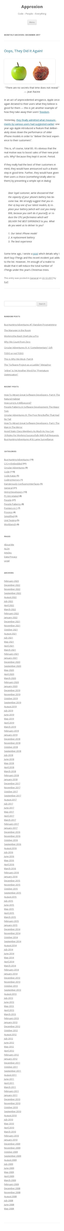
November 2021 (12, 625)
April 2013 (9, 1010)
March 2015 (10, 917)
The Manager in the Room (17, 330)
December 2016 (12, 832)
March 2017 (10, 819)
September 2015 (12, 892)
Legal (7, 560)
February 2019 (11, 730)
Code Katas (10, 475)
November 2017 (12, 787)
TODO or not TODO (14, 353)
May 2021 (9, 641)
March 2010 (10, 1131)
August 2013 (10, 993)
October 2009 (11, 1151)
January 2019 (10, 734)
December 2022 (12, 585)
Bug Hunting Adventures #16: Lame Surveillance (28, 439)
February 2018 (11, 775)
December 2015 (12, 880)
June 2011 (9, 1079)
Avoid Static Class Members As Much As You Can (29, 431)
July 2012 (8, 1038)
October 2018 (11, 747)
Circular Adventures (14, 467)
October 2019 (11, 698)
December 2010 (12, 1099)
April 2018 (9, 767)
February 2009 (11, 1184)
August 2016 (10, 848)
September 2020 (12, 666)
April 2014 (9, 961)
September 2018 (12, 751)
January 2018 (10, 779)
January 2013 (10, 1022)
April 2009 (9, 1176)
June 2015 (9, 904)
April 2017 (9, 815)
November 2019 (12, 694)
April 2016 (9, 864)
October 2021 (11, 629)
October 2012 (11, 1030)
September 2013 (12, 989)
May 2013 (9, 1006)
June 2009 (9, 1168)
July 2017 (8, 803)
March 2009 (10, 1180)
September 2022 (12, 593)
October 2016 (11, 840)
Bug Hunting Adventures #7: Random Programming (30, 324)
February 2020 (11, 682)
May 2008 (9, 1208)
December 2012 (12, 1026)
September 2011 (12, 1070)
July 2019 (8, 710)
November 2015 (12, 884)
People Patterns (12, 504)
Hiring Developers (13, 491)
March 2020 (10, 678)
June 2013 (9, 1002)
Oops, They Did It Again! (23, 51)
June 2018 (9, 759)
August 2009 (10, 1159)
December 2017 (12, 783)
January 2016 (10, 876)
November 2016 (12, 836)
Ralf (6, 282)
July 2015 (8, 900)
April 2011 (9, 1083)
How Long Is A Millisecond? (17, 402)
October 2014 (11, 937)
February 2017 (11, 823)
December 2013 (12, 977)
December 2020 (12, 661)
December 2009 (12, 1143)
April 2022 (9, 605)
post (35, 253)
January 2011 (10, 1095)
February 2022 (11, 613)
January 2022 (10, 617)
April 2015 (9, 913)
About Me (9, 544)
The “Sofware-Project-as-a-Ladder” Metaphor (27, 364)
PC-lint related (11, 495)
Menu (32, 22)
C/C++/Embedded (13, 463)
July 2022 (8, 601)
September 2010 (12, 1111)
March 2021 (10, 649)
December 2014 (12, 929)
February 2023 (11, 581)
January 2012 (10, 1058)
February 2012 (11, 1054)
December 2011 (12, 1062)
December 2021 (12, 621)
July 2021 (8, 637)
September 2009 (12, 1155)
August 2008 (10, 1196)
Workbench (10, 524)
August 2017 (10, 799)
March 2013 (10, 1014)
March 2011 (10, 1087)
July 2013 (8, 998)
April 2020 (9, 674)
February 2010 (11, 1135)
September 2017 (12, 795)
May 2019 (9, 718)
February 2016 (11, 872)
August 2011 (10, 1074)
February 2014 (11, 969)
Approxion (32, 6)
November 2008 (12, 1192)
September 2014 (12, 941)
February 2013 (11, 1018)
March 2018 (10, 771)
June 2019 (9, 714)
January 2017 (10, 827)
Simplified (9, 516)
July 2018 (8, 755)
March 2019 (10, 726)
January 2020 (10, 686)
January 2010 (10, 1139)
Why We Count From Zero (17, 341)
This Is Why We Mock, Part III (18, 359)
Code (7, 471)
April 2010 (9, 1127)
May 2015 (9, 908)
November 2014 (12, 933)
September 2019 (12, 702)
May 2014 (9, 957)
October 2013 (11, 985)
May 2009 (9, 1172)
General (34, 278)
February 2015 (11, 921)
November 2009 (12, 1147)
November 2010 (12, 1103)
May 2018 (9, 763)
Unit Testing (10, 520)
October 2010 (11, 1107)
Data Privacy (10, 556)
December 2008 (12, 1188)
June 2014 (9, 953)
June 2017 (9, 807)
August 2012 (10, 1034)
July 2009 (8, 1164)
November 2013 (12, 981)
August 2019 (10, 706)
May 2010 (9, 1123)
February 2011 (11, 1091)
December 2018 (12, 738)
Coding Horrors (12, 479)
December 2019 (12, 690)
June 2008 (9, 1204)
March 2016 (10, 868)
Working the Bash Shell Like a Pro (21, 336)
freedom (44, 112)
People (7, 500)
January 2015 (10, 925)
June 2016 (9, 856)
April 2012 (9, 1050)
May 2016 (9, 860)
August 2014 (10, 945)
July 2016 (8, 852)
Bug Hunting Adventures (16, 459)
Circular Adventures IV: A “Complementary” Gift (28, 347)
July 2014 (8, 949)
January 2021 (10, 657)
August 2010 (10, 1115)
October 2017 (11, 791)
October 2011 (11, 1066)
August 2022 (10, 597)
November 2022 (12, 589)
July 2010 (8, 1119)
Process (8, 512)
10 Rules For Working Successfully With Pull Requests (31, 435)
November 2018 (12, 742)
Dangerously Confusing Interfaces (22, 483)
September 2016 (12, 844)
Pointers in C (10, 508)
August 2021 (10, 633)
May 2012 (9, 1046)
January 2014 (10, 973)
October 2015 (11, 888)
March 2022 (10, 609)
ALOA (7, 548)
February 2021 (11, 653)
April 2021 (9, 645)
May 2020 (9, 670)
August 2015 (10, 896)
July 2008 (8, 1200)
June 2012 (9, 1042)
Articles (8, 552)
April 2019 (9, 722)
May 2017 (9, 811)
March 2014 (10, 965)
